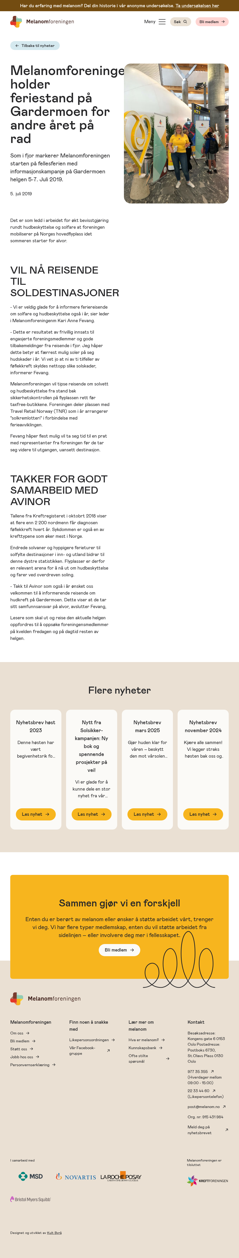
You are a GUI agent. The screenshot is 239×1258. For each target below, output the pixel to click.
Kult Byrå (54, 1233)
